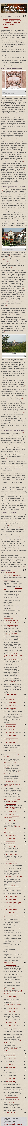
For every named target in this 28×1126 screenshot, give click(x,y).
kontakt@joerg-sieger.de (11, 1123)
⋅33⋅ (5, 331)
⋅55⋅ (20, 527)
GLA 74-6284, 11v (10, 1102)
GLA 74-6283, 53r (10, 902)
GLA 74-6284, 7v (10, 1064)
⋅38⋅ (22, 398)
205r (17, 1008)
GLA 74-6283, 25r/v (11, 899)
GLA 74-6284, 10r (10, 1078)
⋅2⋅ (16, 46)
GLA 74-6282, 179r (11, 724)
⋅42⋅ (5, 427)
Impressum (19, 1124)
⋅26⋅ (15, 292)
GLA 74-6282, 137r (8, 580)
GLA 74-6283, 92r (10, 906)
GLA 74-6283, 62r (10, 863)
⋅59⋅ (6, 564)
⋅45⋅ (8, 445)
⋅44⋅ (23, 440)
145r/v (20, 659)
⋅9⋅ (7, 156)
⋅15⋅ (21, 194)
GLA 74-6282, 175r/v (11, 702)
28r (18, 1099)
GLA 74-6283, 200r (10, 1008)
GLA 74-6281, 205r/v (11, 572)
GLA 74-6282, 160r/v (11, 694)
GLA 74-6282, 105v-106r (12, 620)
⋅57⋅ (23, 544)
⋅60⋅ (24, 566)
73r (16, 863)
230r (11, 992)
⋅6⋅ (5, 128)
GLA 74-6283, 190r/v (11, 854)
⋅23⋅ (11, 267)
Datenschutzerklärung (9, 1124)
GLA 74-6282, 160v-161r (10, 762)
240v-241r (14, 992)
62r (16, 902)
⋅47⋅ (14, 466)
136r (17, 876)
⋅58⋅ (4, 552)
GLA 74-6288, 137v (11, 752)
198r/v (18, 1004)
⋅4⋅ (3, 107)
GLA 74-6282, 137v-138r (12, 659)
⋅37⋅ (14, 391)
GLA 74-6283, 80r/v (11, 1067)
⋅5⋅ (9, 114)
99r (16, 909)
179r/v (10, 785)
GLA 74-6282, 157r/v (11, 697)
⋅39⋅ (21, 407)
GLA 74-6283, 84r (10, 876)
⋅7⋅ (17, 138)
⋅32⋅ (17, 321)
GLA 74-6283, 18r (12, 801)
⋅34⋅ (20, 366)
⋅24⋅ (20, 281)
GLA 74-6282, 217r (10, 814)
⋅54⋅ (8, 525)
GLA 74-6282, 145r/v (11, 681)
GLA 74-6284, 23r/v (11, 1058)
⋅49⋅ (23, 478)
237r (20, 814)
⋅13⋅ (9, 183)
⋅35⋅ (7, 378)
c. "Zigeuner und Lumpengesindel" (11, 22)
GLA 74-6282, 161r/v (9, 988)
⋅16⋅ (20, 210)
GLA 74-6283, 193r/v (9, 832)
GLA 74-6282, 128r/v (11, 735)
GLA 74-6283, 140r (8, 962)
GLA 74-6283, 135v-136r (12, 886)
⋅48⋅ (12, 470)
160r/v (20, 876)
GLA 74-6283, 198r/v (11, 996)
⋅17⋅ (15, 217)
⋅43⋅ (23, 432)
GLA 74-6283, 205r (11, 1022)
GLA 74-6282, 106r (10, 742)
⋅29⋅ (7, 301)
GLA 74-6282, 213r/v (11, 811)
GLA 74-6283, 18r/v (11, 1004)
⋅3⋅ (11, 65)
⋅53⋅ (6, 521)
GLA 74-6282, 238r (10, 820)
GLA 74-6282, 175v (10, 726)
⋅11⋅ (25, 168)
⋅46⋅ (6, 458)
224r (17, 814)
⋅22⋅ (11, 263)
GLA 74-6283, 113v (10, 912)
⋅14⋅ (2, 190)
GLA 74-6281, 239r (10, 784)
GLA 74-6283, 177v (16, 808)
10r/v (16, 1097)
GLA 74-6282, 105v (10, 575)
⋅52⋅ (22, 509)
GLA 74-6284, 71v (10, 861)
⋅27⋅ (17, 294)
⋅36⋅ (25, 385)
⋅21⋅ (8, 261)
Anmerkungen (6, 27)
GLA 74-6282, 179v (11, 781)
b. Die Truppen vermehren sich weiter (12, 20)
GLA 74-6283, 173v (10, 838)
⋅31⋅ (13, 313)
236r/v (18, 697)
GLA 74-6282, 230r (10, 846)
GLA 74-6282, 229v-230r (12, 835)
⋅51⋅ (21, 498)
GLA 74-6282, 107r (10, 699)
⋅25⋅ (24, 288)
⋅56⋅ (20, 536)
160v (14, 799)
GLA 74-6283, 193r (10, 841)
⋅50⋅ (25, 492)
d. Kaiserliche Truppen (8, 24)
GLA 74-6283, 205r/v (11, 1056)
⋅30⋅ (6, 305)
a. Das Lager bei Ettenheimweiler (11, 19)
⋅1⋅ (5, 40)
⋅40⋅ (23, 412)
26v (16, 1099)
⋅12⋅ (26, 176)
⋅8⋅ (12, 148)
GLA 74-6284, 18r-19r (11, 1028)
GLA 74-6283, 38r (10, 807)
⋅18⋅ (26, 225)
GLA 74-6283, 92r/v (11, 965)
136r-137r (18, 575)
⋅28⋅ (9, 297)
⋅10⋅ (23, 161)
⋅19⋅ (9, 255)
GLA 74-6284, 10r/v (11, 1081)
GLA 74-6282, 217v (10, 705)
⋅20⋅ (4, 259)
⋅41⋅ (12, 419)
